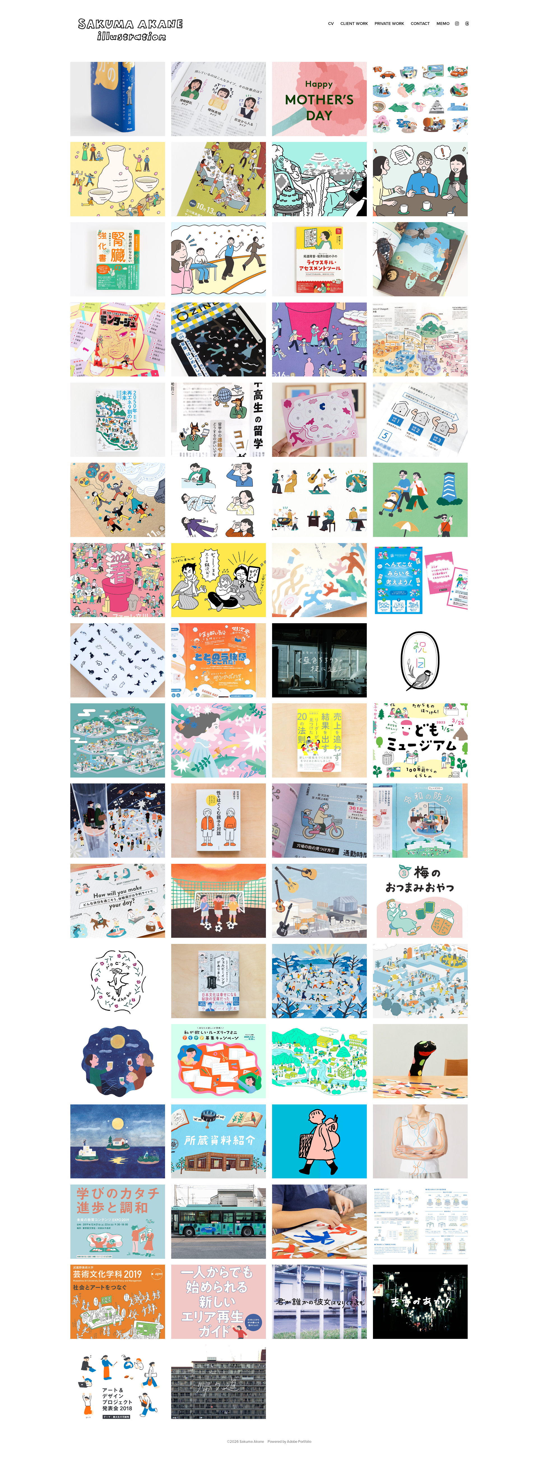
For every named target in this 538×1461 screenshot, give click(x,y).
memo (443, 23)
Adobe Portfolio (299, 1441)
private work (389, 23)
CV (331, 23)
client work (354, 23)
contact (420, 23)
